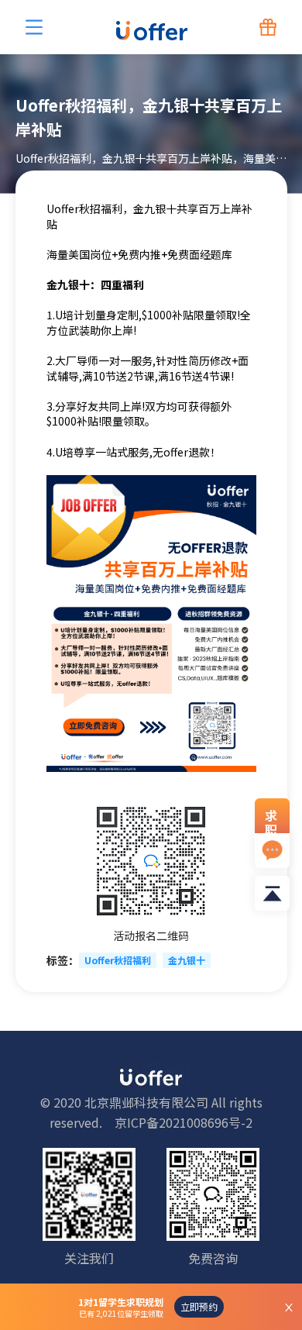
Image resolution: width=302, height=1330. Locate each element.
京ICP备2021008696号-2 (183, 1122)
